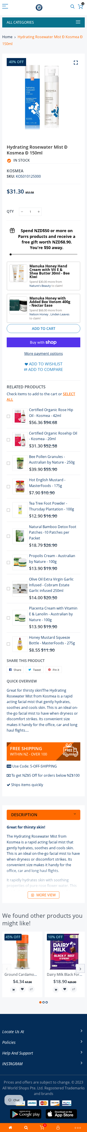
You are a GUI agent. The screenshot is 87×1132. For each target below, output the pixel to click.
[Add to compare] (31, 989)
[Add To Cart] (13, 989)
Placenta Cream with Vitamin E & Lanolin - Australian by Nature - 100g (53, 614)
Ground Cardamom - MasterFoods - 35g (37, 974)
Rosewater (40, 836)
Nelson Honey (39, 314)
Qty (10, 211)
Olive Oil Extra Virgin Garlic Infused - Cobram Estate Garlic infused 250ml (51, 585)
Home (7, 36)
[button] (40, 1002)
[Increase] (38, 212)
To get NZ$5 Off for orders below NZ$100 (45, 775)
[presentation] (6, 968)
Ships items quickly (27, 784)
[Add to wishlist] (22, 989)
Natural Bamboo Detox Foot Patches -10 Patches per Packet (52, 532)
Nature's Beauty (40, 286)
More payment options (43, 353)
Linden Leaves (59, 314)
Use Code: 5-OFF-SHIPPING (34, 766)
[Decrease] (22, 212)
